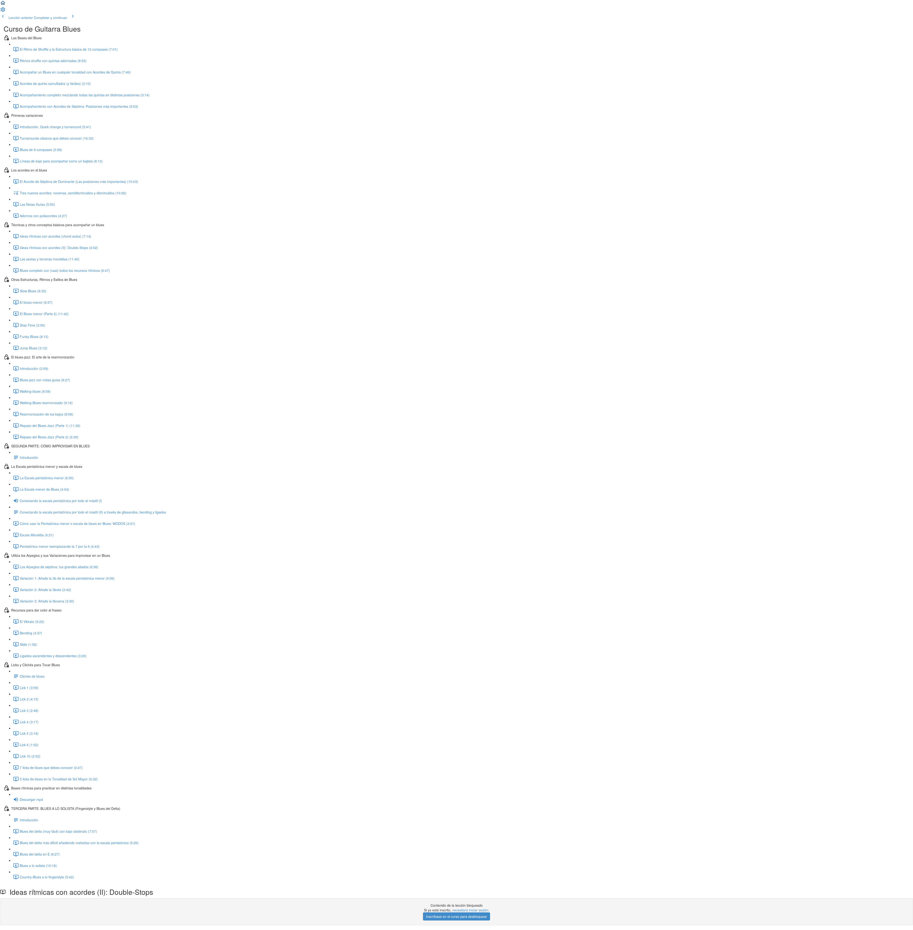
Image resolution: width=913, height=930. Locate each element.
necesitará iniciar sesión (470, 910)
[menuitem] (3, 11)
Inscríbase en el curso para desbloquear (456, 916)
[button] (3, 4)
